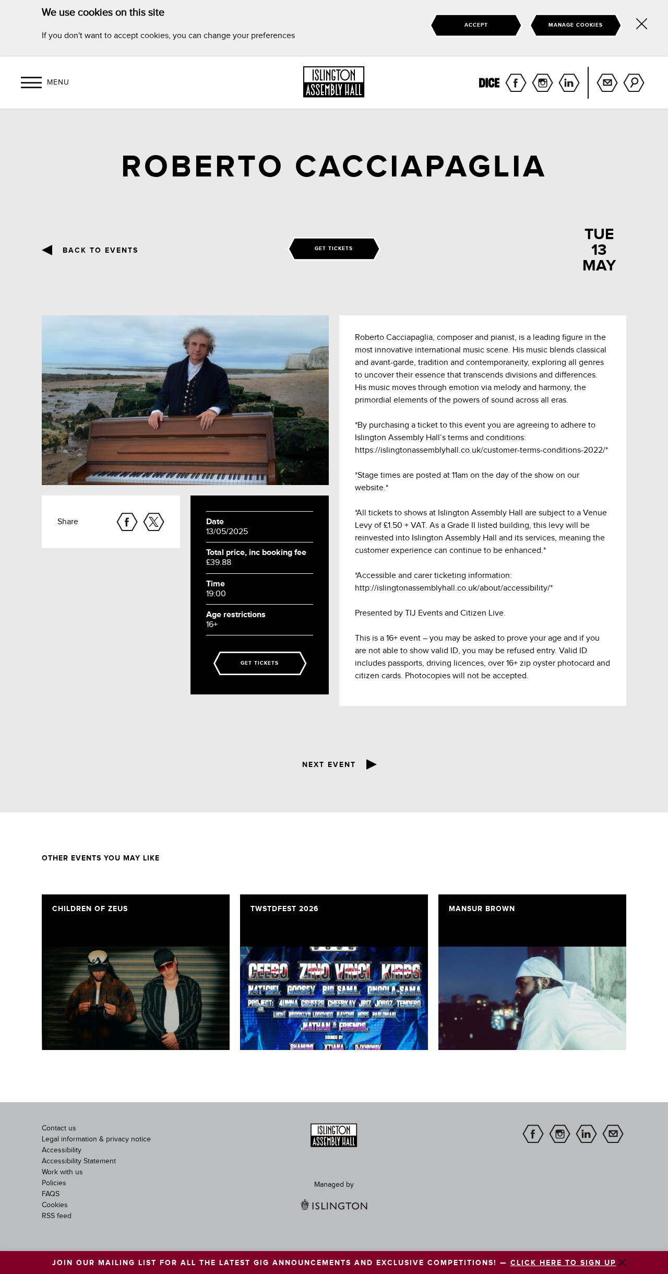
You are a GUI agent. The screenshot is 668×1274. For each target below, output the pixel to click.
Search (634, 82)
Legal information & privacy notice (96, 1139)
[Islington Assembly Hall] (334, 82)
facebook (516, 82)
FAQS (50, 1194)
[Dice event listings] (489, 82)
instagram (542, 82)
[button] (31, 82)
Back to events (100, 250)
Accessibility (61, 1150)
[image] (136, 998)
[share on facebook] (127, 522)
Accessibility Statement (79, 1161)
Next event (329, 765)
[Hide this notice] (641, 25)
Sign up (607, 82)
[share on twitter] (153, 522)
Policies (54, 1183)
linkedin (569, 82)
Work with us (62, 1172)
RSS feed (56, 1216)
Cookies (55, 1205)
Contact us (59, 1128)
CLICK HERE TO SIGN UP (563, 1263)
